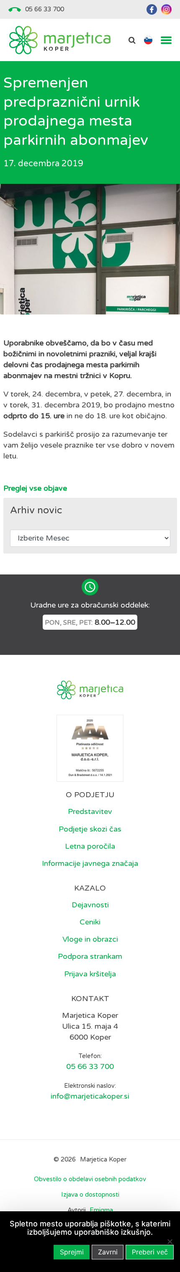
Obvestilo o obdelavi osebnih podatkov (90, 1179)
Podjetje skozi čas (90, 829)
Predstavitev (90, 811)
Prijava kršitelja (90, 973)
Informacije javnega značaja (90, 863)
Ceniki (90, 922)
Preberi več (150, 1252)
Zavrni (108, 1252)
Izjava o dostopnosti (90, 1194)
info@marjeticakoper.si (90, 1096)
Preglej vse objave (35, 488)
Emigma (101, 1210)
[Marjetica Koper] (59, 40)
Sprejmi (72, 1252)
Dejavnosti (90, 904)
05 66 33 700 (44, 9)
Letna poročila (90, 846)
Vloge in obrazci (90, 939)
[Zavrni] (169, 1241)
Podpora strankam (90, 956)
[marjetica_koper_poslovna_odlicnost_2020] (90, 747)
